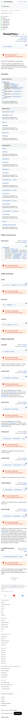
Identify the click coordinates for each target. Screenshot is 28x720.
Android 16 (3, 652)
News (2, 610)
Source (2, 608)
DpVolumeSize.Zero (6, 426)
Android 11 (3, 663)
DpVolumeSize (14, 84)
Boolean (12, 83)
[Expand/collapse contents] (8, 16)
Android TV (3, 645)
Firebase (3, 701)
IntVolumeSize (17, 88)
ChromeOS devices (5, 640)
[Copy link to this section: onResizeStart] (10, 458)
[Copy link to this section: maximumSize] (10, 371)
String (7, 132)
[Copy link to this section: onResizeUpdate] (12, 483)
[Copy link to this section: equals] (6, 280)
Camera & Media (4, 626)
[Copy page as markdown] (23, 34)
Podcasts (3, 615)
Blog (2, 613)
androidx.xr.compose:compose (20, 36)
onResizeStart (6, 193)
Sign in (24, 1)
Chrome (2, 699)
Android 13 (3, 658)
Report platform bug (5, 682)
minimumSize (5, 172)
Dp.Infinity (4, 396)
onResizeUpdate (6, 204)
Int (6, 122)
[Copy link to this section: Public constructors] (17, 235)
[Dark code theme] (26, 45)
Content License (14, 586)
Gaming (2, 620)
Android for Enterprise (5, 604)
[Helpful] (9, 13)
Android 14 (3, 656)
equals (4, 115)
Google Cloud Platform (6, 703)
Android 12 (3, 661)
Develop (11, 10)
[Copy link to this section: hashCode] (8, 299)
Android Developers (5, 10)
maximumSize (5, 162)
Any (11, 115)
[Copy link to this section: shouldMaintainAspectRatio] (5, 550)
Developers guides (5, 670)
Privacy (2, 629)
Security (2, 606)
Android (2, 602)
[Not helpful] (11, 13)
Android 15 (3, 654)
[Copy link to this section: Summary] (9, 74)
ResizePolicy (9, 46)
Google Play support (5, 686)
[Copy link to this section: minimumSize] (10, 402)
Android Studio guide (5, 668)
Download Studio (4, 674)
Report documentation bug (6, 684)
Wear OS (3, 638)
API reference (5, 6)
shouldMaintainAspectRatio (9, 224)
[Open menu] (2, 1)
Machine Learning (4, 622)
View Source (23, 38)
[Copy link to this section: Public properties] (15, 339)
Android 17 (3, 650)
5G (1, 631)
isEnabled (4, 151)
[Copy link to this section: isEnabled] (8, 345)
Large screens (4, 636)
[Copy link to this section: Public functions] (14, 274)
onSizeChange (5, 214)
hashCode (4, 125)
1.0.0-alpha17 (24, 39)
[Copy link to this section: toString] (7, 319)
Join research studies (5, 688)
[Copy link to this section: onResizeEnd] (10, 432)
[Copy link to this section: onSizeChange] (11, 509)
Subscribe (17, 713)
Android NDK (3, 677)
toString (4, 136)
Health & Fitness (4, 624)
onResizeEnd (5, 183)
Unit (3, 90)
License (7, 710)
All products (3, 705)
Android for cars (4, 642)
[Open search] (18, 1)
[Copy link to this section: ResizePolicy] (10, 241)
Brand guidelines (13, 710)
